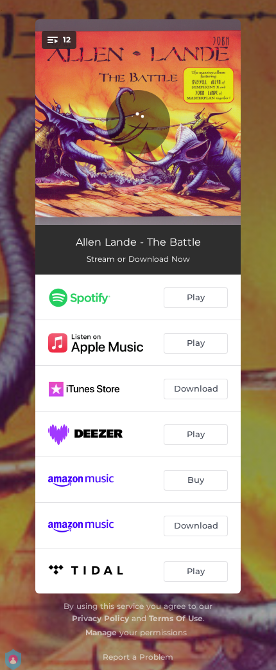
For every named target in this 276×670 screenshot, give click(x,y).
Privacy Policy (100, 618)
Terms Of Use (176, 618)
